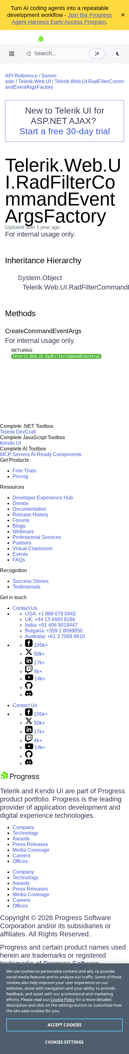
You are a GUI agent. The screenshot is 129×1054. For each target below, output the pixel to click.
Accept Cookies (65, 1025)
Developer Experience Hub (43, 497)
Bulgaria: (54, 630)
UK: (50, 619)
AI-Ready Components (56, 454)
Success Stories (31, 581)
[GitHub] (29, 687)
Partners (22, 543)
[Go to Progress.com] (20, 779)
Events (20, 554)
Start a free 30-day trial (64, 131)
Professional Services (37, 537)
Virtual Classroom (32, 548)
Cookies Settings (64, 1042)
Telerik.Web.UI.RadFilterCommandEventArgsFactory (63, 190)
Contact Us (25, 608)
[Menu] (12, 53)
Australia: (55, 636)
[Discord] (29, 694)
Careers (21, 855)
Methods (20, 313)
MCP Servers (15, 454)
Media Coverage (31, 850)
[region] (64, 1008)
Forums (21, 520)
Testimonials (26, 586)
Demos (20, 503)
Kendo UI (10, 443)
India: (51, 625)
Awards (21, 838)
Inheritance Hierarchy (43, 260)
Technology (25, 833)
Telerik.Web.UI (34, 81)
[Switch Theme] (118, 54)
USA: (50, 613)
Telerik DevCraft (18, 431)
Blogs (19, 526)
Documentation (29, 509)
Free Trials (24, 470)
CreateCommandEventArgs (43, 330)
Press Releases (30, 844)
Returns (21, 350)
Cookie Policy (62, 999)
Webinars (23, 531)
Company (23, 827)
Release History (30, 514)
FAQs (19, 559)
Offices (20, 861)
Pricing (20, 476)
